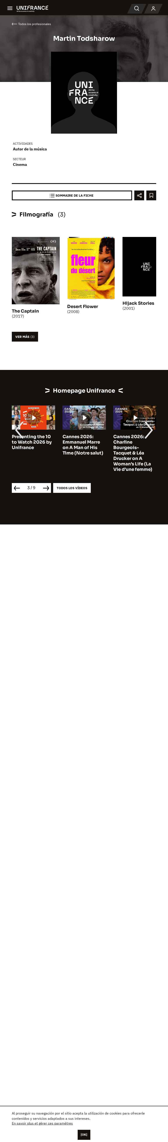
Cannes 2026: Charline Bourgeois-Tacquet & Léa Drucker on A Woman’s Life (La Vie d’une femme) (82, 453)
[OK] (84, 1135)
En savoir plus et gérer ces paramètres (42, 1123)
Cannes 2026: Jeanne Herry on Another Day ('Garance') (131, 445)
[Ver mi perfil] (153, 9)
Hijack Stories (138, 303)
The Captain (25, 311)
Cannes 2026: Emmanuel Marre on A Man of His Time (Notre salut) (32, 445)
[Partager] (139, 195)
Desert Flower (82, 306)
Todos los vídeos (72, 488)
